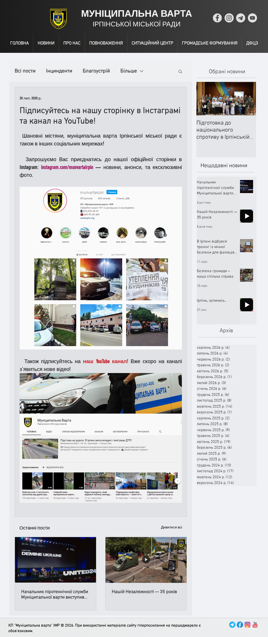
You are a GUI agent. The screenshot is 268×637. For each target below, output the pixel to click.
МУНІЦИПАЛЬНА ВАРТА (136, 13)
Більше (128, 71)
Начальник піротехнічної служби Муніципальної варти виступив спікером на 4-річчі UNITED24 (54, 594)
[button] (180, 71)
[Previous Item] (204, 99)
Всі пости (25, 71)
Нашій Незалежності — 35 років (144, 592)
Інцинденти (59, 71)
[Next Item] (247, 99)
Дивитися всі (171, 527)
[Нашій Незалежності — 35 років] (146, 560)
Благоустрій (96, 71)
